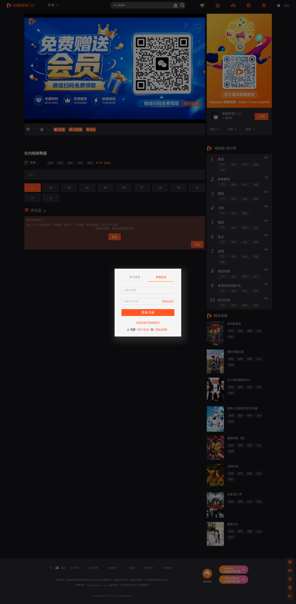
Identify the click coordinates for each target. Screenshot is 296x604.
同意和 (149, 329)
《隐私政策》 (161, 329)
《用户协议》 (143, 329)
